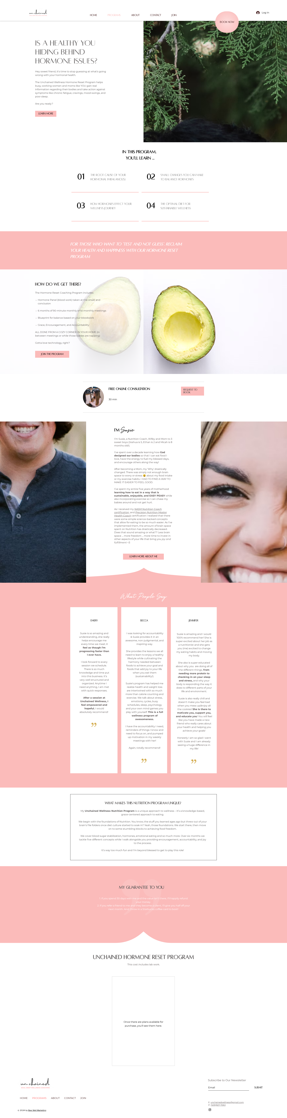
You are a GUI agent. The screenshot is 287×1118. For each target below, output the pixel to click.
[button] (135, 15)
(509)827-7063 (218, 1105)
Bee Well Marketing (37, 1110)
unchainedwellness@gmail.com (227, 1102)
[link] (142, 389)
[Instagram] (210, 1109)
